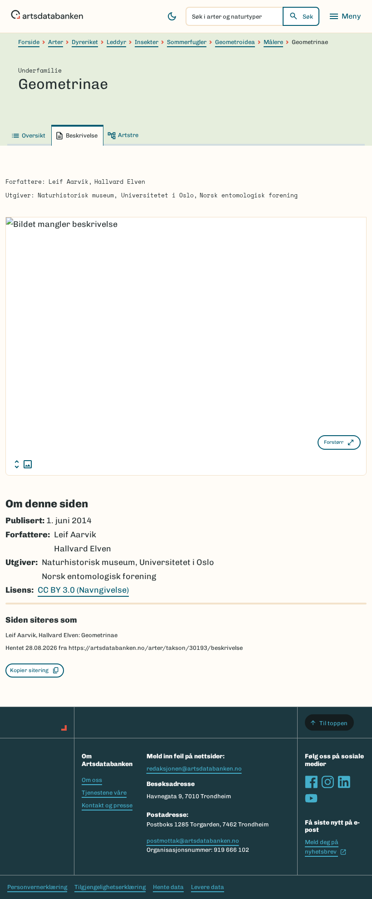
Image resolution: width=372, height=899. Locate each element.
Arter (55, 42)
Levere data (207, 887)
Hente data (168, 887)
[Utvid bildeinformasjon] (23, 464)
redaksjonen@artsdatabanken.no (194, 768)
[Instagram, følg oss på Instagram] (327, 782)
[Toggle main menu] (345, 16)
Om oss (92, 779)
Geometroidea (235, 42)
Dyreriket (85, 42)
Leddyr (116, 42)
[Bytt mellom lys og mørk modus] (172, 16)
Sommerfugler (186, 42)
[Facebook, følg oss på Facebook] (311, 782)
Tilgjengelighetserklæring (110, 887)
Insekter (146, 42)
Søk (308, 16)
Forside (28, 42)
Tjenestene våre (104, 792)
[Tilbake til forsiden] (46, 16)
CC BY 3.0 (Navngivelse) (83, 590)
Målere (273, 42)
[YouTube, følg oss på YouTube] (311, 798)
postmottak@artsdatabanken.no (193, 840)
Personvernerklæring (37, 887)
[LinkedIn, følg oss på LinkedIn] (344, 782)
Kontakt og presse (107, 805)
